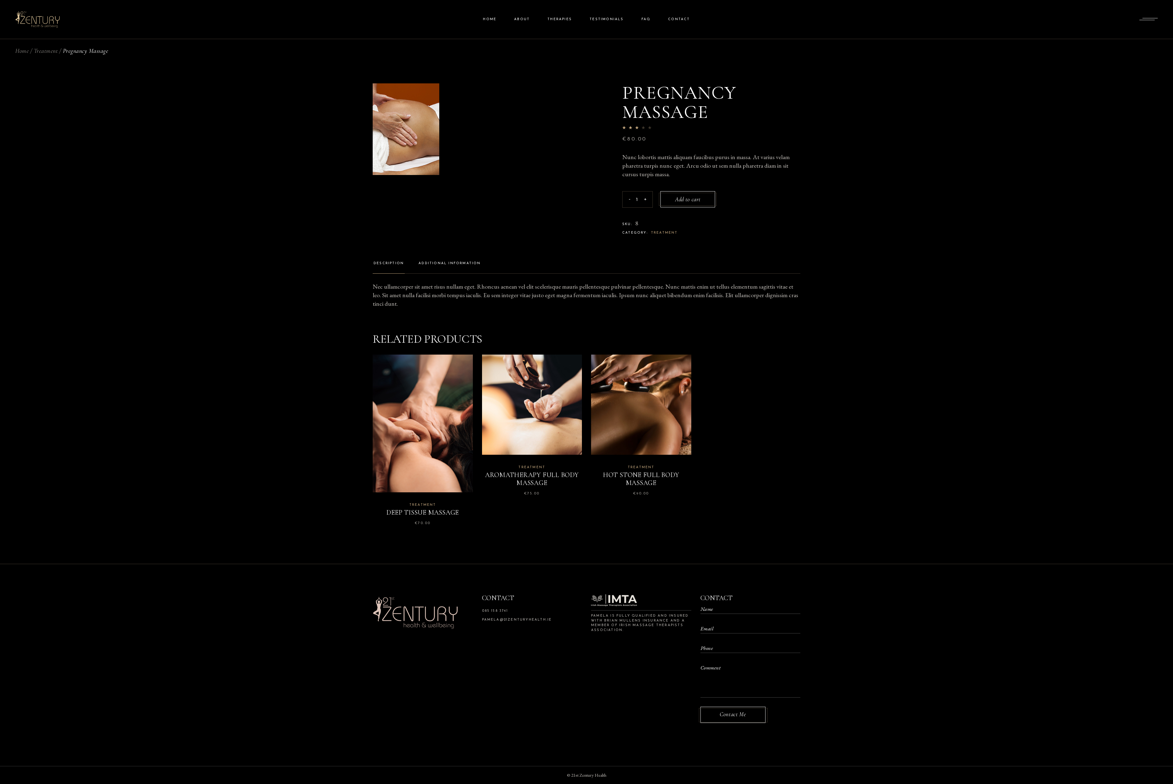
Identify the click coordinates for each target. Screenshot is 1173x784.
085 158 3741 (495, 611)
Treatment (664, 233)
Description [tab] (389, 263)
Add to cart (687, 199)
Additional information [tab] (449, 263)
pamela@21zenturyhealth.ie (517, 620)
